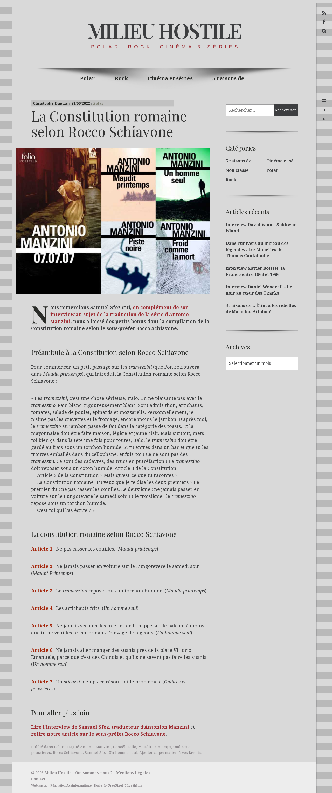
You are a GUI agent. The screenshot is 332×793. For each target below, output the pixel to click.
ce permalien (166, 752)
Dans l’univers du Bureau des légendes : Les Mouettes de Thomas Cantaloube (257, 249)
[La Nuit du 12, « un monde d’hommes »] (324, 119)
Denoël (119, 746)
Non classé (237, 170)
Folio (132, 746)
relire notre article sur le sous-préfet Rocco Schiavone (98, 734)
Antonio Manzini (95, 746)
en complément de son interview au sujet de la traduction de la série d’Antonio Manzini (119, 314)
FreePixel (115, 785)
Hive (128, 785)
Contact (38, 778)
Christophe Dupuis (51, 103)
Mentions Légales (133, 772)
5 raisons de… (230, 78)
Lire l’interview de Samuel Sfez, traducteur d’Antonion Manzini (110, 727)
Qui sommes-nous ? (94, 772)
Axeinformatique (79, 785)
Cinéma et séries (170, 78)
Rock (121, 78)
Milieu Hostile (164, 30)
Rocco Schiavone (68, 752)
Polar (87, 78)
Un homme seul (123, 752)
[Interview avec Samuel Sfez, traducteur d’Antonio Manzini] (324, 110)
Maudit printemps (154, 746)
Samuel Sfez (96, 752)
